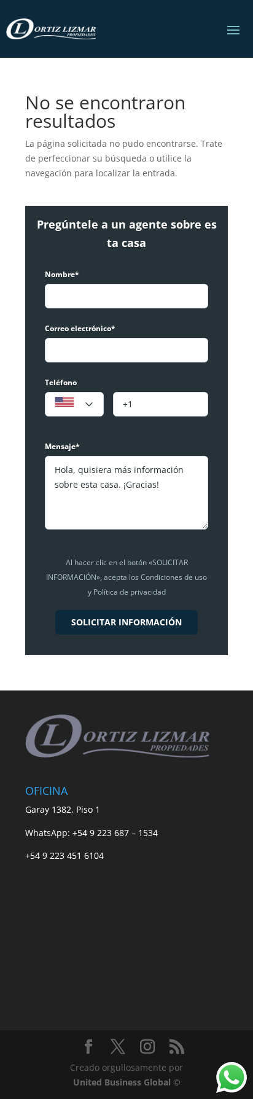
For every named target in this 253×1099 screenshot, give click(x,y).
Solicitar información (126, 622)
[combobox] (74, 404)
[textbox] (74, 405)
